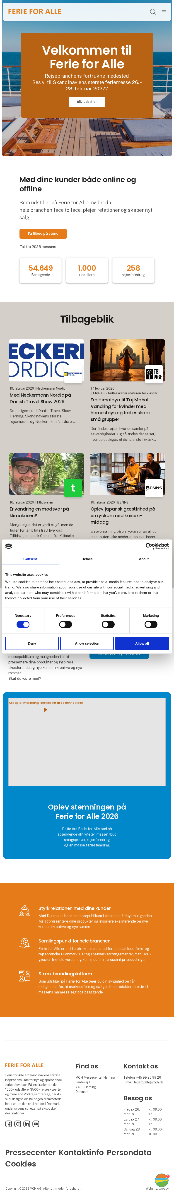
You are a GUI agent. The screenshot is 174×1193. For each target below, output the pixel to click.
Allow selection (87, 643)
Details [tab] (87, 559)
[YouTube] (35, 1126)
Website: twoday (157, 1188)
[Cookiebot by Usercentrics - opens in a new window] (149, 546)
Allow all (142, 643)
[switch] (65, 624)
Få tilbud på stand (43, 233)
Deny (32, 643)
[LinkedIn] (26, 1126)
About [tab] (144, 559)
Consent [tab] (30, 559)
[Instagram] (17, 1126)
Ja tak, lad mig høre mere (119, 653)
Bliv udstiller (87, 101)
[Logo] (35, 11)
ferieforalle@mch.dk (148, 1082)
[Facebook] (8, 1126)
